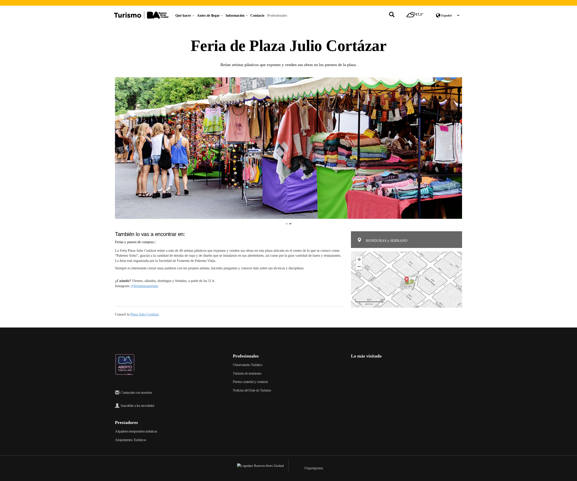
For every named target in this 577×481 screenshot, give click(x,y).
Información (235, 15)
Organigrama (313, 468)
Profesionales (277, 15)
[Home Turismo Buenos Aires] (141, 15)
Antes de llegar (209, 15)
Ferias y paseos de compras (134, 242)
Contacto (257, 15)
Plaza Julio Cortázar (144, 314)
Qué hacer (183, 15)
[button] (123, 148)
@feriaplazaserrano (144, 286)
